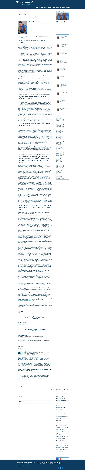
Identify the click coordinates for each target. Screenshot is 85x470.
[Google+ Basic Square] (60, 459)
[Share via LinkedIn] (24, 386)
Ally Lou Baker (59, 394)
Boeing (61, 414)
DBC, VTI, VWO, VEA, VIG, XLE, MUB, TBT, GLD (62, 436)
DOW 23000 (58, 440)
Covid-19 (58, 434)
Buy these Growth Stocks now (62, 416)
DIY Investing (58, 438)
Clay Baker (58, 431)
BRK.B (57, 403)
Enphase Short (59, 449)
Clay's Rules (63, 431)
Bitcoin (57, 414)
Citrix (57, 429)
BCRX (63, 402)
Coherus (61, 433)
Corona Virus (66, 433)
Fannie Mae (65, 451)
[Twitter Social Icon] (60, 468)
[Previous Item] (58, 16)
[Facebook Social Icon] (58, 468)
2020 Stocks (58, 389)
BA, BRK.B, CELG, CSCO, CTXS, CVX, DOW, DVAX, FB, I (62, 400)
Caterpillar (58, 423)
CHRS (60, 418)
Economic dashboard (60, 447)
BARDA (60, 402)
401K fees (63, 389)
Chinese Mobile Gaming (61, 425)
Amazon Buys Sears (60, 396)
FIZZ (67, 449)
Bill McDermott (59, 411)
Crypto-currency (63, 434)
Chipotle (58, 427)
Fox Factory (58, 452)
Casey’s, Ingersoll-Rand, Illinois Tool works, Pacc (62, 422)
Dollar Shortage (59, 443)
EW (67, 445)
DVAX (62, 440)
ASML (57, 393)
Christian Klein (63, 427)
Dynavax (61, 445)
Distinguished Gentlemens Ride (62, 442)
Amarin (63, 394)
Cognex (57, 433)
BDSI (66, 402)
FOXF (57, 451)
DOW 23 (63, 438)
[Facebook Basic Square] (57, 459)
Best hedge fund (59, 409)
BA (64, 398)
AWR (60, 393)
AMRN (63, 391)
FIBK (65, 449)
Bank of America (65, 403)
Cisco (68, 427)
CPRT (66, 418)
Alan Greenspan (65, 393)
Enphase (67, 447)
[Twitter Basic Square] (58, 459)
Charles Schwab (64, 423)
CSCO (57, 420)
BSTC (60, 403)
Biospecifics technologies (61, 412)
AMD (57, 391)
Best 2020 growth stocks (61, 407)
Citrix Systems (61, 429)
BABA (57, 402)
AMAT (67, 389)
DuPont (57, 445)
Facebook (61, 451)
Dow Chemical (66, 443)
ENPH (65, 445)
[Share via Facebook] (18, 386)
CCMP (57, 418)
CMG (63, 418)
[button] (63, 7)
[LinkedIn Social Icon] (62, 468)
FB (63, 449)
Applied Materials (59, 398)
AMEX (60, 391)
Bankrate (58, 405)
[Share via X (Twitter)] (21, 386)
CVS (60, 420)
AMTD (66, 391)
